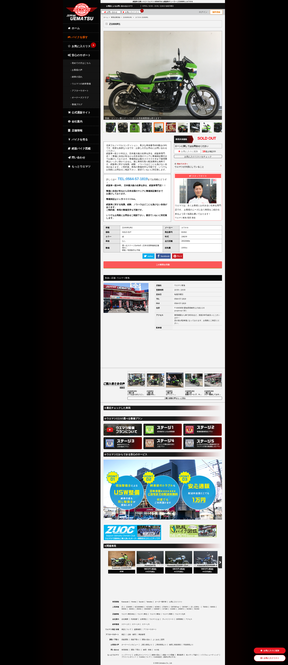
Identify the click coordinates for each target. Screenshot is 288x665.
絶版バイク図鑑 (81, 148)
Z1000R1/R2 (127, 17)
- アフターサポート (79, 90)
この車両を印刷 (163, 265)
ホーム (106, 17)
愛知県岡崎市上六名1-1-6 (194, 308)
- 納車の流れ (76, 77)
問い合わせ (78, 157)
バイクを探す (79, 37)
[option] (163, 75)
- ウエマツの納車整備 (80, 83)
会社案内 (76, 121)
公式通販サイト (81, 112)
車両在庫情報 (115, 17)
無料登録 (216, 12)
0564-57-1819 (180, 299)
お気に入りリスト (132, 12)
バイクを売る (79, 139)
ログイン (203, 12)
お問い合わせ (111, 12)
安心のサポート (81, 55)
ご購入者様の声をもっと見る (175, 398)
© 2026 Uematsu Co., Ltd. (162, 663)
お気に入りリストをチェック (198, 156)
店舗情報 (76, 130)
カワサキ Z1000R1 (141, 17)
